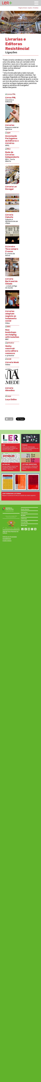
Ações (30, 8)
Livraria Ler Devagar (11, 187)
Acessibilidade (7, 538)
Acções (23, 515)
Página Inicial (22, 8)
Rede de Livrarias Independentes (13, 154)
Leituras (24, 518)
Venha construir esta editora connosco (11, 349)
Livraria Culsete (9, 216)
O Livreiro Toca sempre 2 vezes (11, 249)
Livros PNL (10, 97)
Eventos (35, 8)
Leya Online (11, 399)
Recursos (24, 525)
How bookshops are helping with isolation (12, 333)
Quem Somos (25, 509)
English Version (7, 540)
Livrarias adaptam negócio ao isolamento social (11, 316)
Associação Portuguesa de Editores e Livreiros (12, 139)
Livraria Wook (12, 362)
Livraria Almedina (10, 389)
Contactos (24, 512)
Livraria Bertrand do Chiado (11, 281)
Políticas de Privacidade (10, 536)
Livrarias (9, 125)
